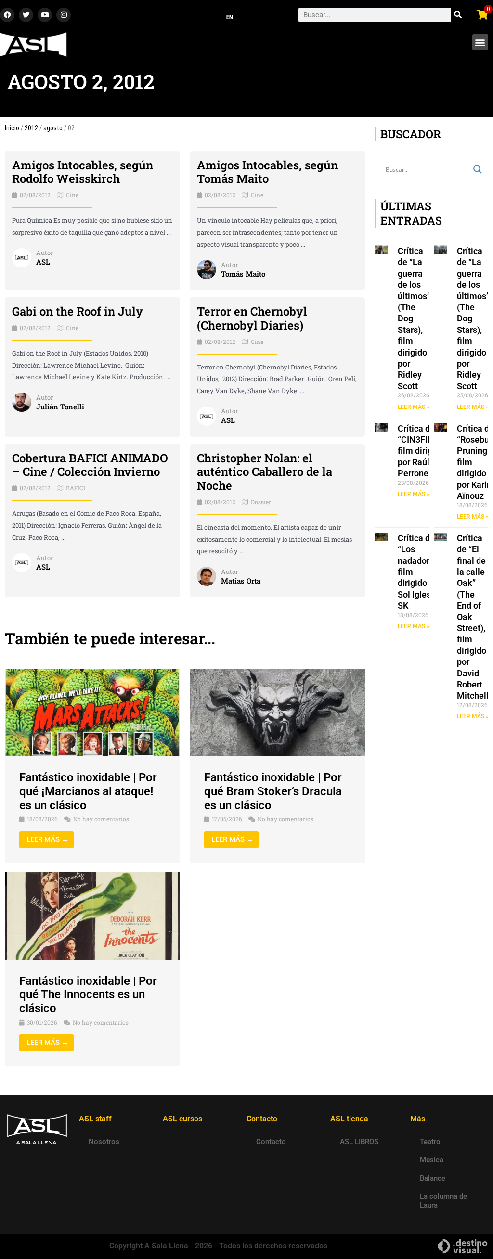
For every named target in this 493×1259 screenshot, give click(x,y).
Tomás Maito (243, 274)
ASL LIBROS (359, 1141)
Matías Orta (240, 580)
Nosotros (104, 1141)
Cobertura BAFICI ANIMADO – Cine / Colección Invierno (90, 465)
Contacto (271, 1141)
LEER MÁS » (413, 407)
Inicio (12, 128)
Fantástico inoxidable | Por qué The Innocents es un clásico (88, 995)
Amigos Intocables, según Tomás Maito (267, 172)
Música (431, 1160)
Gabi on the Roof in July (77, 311)
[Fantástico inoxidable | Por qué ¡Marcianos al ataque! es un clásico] (92, 712)
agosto (53, 128)
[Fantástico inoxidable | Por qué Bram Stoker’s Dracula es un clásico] (277, 712)
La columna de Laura (443, 1200)
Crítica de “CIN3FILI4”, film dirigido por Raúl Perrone (421, 451)
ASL (43, 262)
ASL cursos (182, 1118)
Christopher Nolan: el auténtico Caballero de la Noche (264, 472)
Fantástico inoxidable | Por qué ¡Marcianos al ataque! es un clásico (88, 791)
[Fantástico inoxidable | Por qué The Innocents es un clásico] (92, 915)
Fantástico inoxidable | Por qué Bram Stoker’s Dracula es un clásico (273, 791)
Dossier (261, 502)
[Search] (458, 15)
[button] (480, 42)
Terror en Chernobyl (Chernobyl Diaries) (252, 318)
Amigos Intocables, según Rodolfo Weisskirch (82, 172)
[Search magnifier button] (477, 169)
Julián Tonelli (60, 406)
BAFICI (75, 488)
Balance (432, 1178)
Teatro (430, 1141)
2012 (31, 128)
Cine (72, 195)
